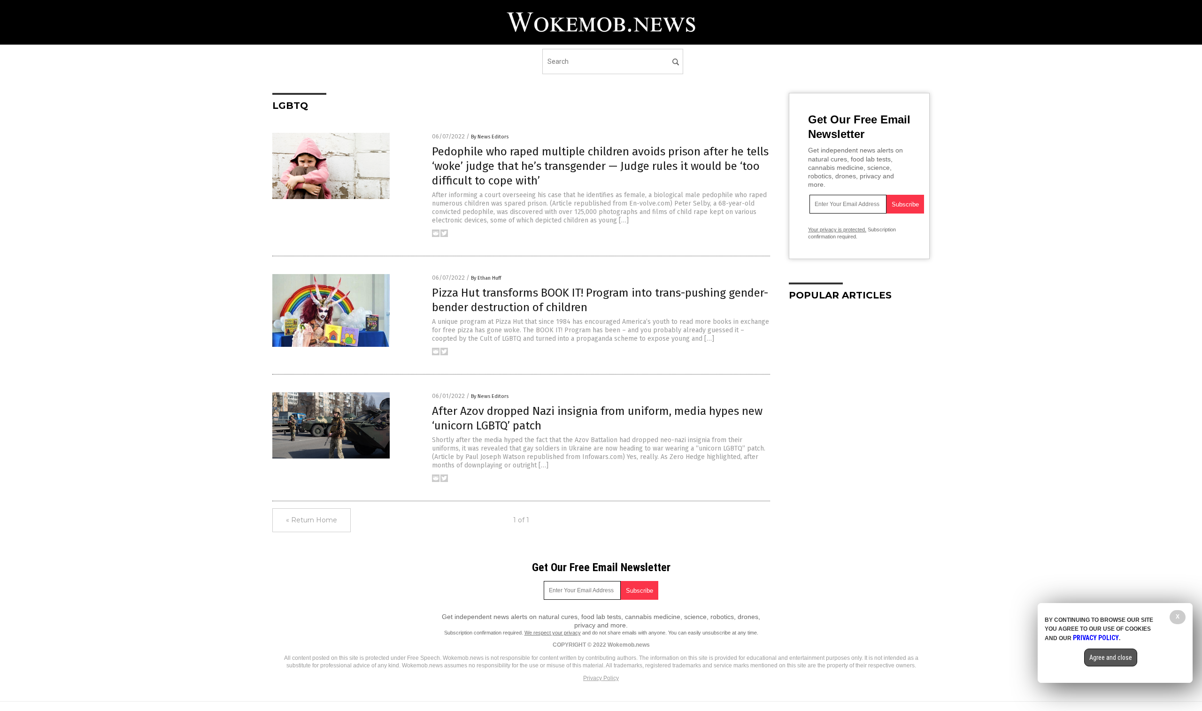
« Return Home (311, 520)
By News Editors (490, 137)
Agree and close (1110, 657)
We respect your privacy (552, 632)
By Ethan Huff (486, 278)
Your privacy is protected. (837, 229)
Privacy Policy (601, 678)
